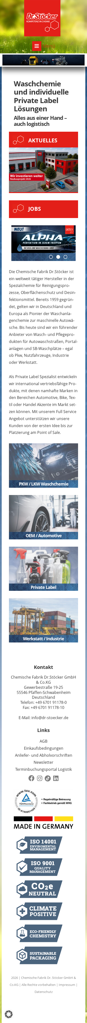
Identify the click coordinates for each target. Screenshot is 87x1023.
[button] (8, 1014)
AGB (43, 741)
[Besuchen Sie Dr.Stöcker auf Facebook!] (32, 778)
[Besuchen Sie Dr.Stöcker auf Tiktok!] (48, 778)
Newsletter (43, 762)
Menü (48, 46)
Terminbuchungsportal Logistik (43, 769)
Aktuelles (42, 140)
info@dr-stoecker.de (49, 717)
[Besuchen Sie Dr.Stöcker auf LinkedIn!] (55, 778)
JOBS (34, 208)
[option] (43, 239)
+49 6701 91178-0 (51, 702)
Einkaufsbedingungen (43, 748)
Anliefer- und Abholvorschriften (43, 755)
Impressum (67, 984)
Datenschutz (44, 992)
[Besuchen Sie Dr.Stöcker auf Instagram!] (39, 778)
